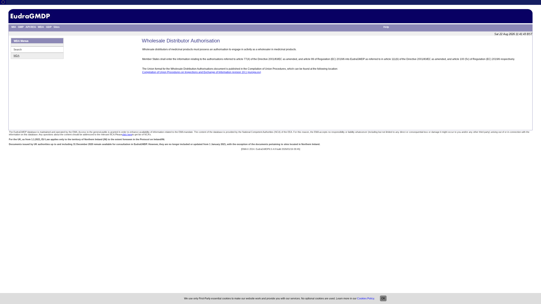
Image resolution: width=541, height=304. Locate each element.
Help (386, 27)
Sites (56, 27)
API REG (31, 27)
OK (383, 298)
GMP (21, 27)
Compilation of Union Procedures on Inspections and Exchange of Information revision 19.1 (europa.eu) (201, 72)
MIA (13, 27)
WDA (41, 27)
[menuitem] (13, 27)
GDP (49, 27)
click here (127, 134)
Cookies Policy (365, 298)
